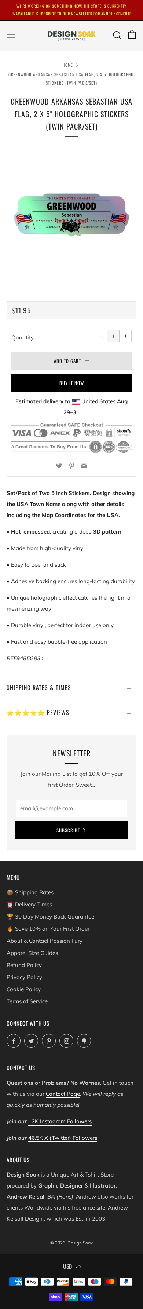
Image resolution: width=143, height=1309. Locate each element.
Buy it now (71, 382)
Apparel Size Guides (32, 952)
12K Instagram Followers (60, 1121)
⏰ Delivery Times (29, 904)
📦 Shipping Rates (30, 892)
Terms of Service (27, 1001)
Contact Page (63, 1093)
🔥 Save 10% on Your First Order (48, 928)
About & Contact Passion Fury (44, 940)
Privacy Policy (24, 977)
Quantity (22, 337)
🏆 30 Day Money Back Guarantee (50, 916)
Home (68, 65)
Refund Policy (24, 964)
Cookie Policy (24, 989)
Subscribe (68, 830)
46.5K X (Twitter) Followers (62, 1137)
